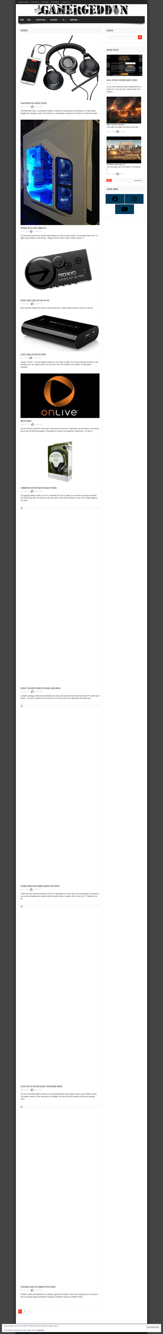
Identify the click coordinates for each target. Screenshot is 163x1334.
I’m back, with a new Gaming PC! (33, 228)
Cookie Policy (40, 1330)
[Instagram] (134, 199)
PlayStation (40, 19)
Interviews (55, 2)
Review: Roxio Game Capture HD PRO (35, 300)
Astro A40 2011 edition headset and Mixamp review (41, 1086)
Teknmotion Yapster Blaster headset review (39, 488)
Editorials (35, 2)
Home (22, 19)
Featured (45, 2)
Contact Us (65, 2)
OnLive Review (26, 421)
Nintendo (53, 19)
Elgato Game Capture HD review (33, 354)
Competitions (23, 2)
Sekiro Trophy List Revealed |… (116, 124)
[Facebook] (115, 199)
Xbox (29, 19)
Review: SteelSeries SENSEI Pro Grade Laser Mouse (40, 688)
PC (63, 19)
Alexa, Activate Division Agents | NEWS (122, 80)
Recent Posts (113, 49)
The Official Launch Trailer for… (116, 164)
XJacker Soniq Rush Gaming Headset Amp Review (40, 886)
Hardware (73, 19)
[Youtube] (124, 209)
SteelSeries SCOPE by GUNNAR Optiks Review (38, 1287)
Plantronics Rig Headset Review (34, 103)
